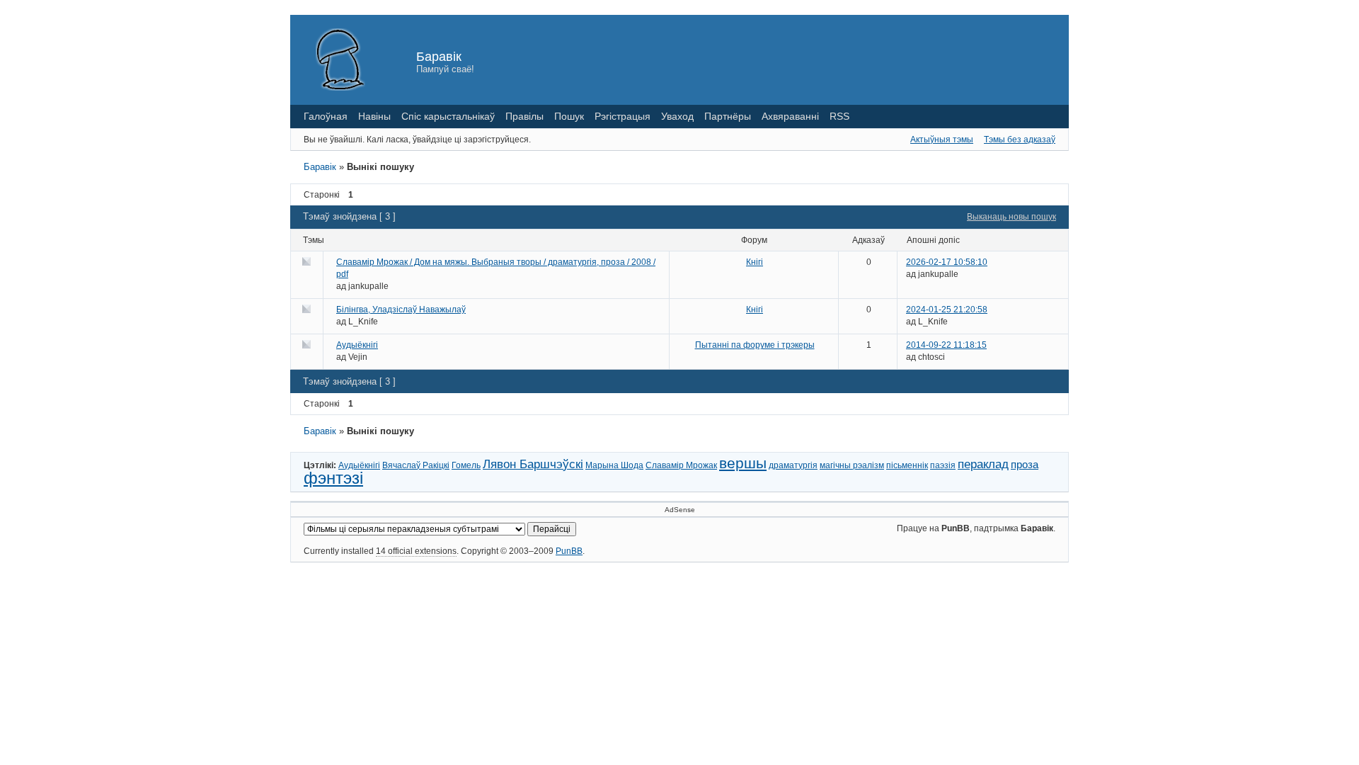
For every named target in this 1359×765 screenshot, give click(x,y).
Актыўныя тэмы (941, 139)
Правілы (524, 116)
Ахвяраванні (790, 116)
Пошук (569, 116)
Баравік (438, 57)
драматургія (793, 465)
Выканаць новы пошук (1011, 217)
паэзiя (943, 465)
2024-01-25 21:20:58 (946, 309)
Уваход (677, 116)
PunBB (569, 551)
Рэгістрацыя (622, 116)
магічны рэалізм (852, 465)
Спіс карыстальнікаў (448, 116)
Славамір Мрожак (681, 465)
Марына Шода (614, 465)
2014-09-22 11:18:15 (946, 345)
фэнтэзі (333, 477)
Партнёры (727, 116)
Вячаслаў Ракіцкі (415, 465)
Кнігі (754, 262)
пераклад (983, 464)
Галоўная (326, 116)
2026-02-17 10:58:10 (946, 262)
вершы (743, 463)
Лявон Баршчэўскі (533, 464)
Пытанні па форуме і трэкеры (755, 345)
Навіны (374, 116)
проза (1024, 464)
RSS (839, 116)
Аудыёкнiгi (357, 345)
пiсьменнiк (907, 465)
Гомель (466, 465)
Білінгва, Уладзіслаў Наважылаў (401, 309)
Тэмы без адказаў (1019, 139)
